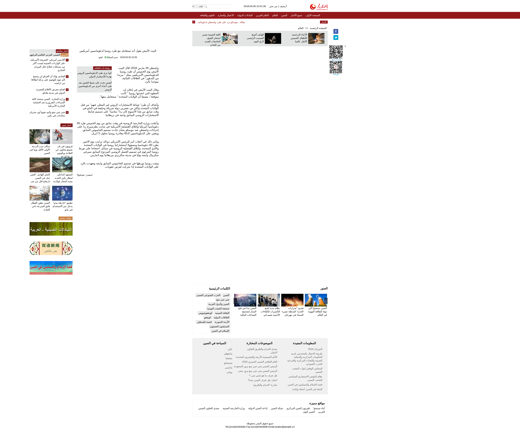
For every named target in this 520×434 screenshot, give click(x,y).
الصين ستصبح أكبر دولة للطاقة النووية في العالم (317, 311)
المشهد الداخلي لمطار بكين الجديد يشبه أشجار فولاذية (63, 178)
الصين (284, 15)
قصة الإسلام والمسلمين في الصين (305, 384)
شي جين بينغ (222, 299)
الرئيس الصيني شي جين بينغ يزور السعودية (255, 366)
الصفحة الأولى (313, 15)
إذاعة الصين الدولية (257, 408)
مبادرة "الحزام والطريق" (265, 385)
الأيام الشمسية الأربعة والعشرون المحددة (256, 357)
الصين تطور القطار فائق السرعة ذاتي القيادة (40, 206)
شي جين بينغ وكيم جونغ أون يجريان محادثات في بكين (47, 114)
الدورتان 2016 (315, 349)
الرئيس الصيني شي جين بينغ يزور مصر (257, 371)
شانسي (228, 367)
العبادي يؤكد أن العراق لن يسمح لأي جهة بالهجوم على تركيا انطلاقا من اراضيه (48, 79)
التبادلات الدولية (245, 15)
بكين (230, 349)
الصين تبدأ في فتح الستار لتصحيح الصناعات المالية (247, 311)
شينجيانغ (228, 363)
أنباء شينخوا (319, 408)
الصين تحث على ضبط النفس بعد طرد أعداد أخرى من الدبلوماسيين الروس (95, 86)
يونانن (229, 372)
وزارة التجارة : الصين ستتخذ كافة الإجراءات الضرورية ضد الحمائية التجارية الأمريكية (48, 102)
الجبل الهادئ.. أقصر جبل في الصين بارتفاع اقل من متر (40, 178)
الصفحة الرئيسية (318, 28)
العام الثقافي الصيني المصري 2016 (259, 361)
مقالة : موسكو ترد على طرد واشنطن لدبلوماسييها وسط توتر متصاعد (218, 22)
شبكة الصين (277, 408)
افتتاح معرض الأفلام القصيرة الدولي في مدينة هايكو (50, 91)
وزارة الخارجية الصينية (234, 408)
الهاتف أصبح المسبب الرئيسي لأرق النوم (255, 38)
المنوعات (269, 22)
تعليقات (258, 22)
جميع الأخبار (296, 15)
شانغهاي (228, 353)
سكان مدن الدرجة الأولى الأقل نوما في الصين (40, 149)
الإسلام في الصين (220, 331)
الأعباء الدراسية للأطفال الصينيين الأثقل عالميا (299, 38)
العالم (275, 15)
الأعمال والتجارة (226, 15)
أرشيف (283, 6)
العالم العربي (262, 15)
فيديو (248, 22)
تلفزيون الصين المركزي (298, 408)
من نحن (273, 6)
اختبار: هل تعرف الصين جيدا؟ (262, 380)
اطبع (101, 57)
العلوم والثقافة (207, 15)
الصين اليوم (309, 411)
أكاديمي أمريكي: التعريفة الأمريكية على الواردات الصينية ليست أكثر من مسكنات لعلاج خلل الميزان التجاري (47, 64)
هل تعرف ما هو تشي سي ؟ (263, 375)
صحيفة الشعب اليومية (218, 308)
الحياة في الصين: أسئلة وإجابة (307, 389)
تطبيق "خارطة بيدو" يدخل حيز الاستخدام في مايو (63, 206)
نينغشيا (229, 358)
